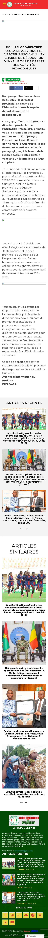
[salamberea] (5, 79)
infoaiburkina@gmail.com (24, 851)
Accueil (7, 14)
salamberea (13, 79)
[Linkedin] (19, 915)
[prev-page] (21, 528)
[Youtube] (12, 922)
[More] (36, 88)
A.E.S (20, 887)
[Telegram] (33, 915)
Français (32, 936)
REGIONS (18, 14)
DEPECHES (22, 903)
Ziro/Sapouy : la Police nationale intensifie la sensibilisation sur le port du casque (24, 794)
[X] (40, 915)
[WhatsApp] (5, 922)
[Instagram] (12, 915)
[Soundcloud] (26, 915)
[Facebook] (5, 915)
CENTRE (21, 869)
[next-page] (25, 528)
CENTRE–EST (32, 14)
